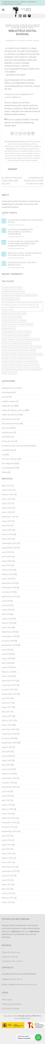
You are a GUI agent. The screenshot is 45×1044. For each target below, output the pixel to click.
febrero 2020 (8, 574)
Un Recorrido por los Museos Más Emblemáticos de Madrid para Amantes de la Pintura (23, 243)
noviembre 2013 (9, 871)
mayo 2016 (6, 760)
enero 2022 (7, 512)
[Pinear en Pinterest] (29, 133)
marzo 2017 (7, 716)
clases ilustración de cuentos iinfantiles (16, 332)
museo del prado (31, 362)
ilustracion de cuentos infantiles (13, 358)
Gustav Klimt (22, 354)
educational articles (11, 423)
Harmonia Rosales (35, 354)
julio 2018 (6, 650)
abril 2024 (6, 486)
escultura (36, 339)
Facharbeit (7, 437)
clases (23, 313)
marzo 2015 (7, 805)
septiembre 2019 (9, 596)
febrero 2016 (7, 774)
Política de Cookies (10, 1008)
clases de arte (26, 25)
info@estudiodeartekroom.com (22, 984)
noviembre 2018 (9, 636)
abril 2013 (6, 889)
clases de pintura (8, 328)
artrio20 (5, 397)
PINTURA (5, 369)
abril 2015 (6, 800)
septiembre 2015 (9, 787)
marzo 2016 (7, 769)
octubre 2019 (8, 592)
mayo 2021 (7, 521)
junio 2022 (7, 503)
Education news (9, 419)
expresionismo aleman (26, 350)
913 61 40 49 (16, 979)
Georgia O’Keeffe (8, 354)
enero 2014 (7, 862)
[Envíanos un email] (24, 16)
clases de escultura (10, 415)
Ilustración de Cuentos (12, 961)
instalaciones (7, 362)
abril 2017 (6, 712)
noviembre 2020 (9, 543)
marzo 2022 (7, 508)
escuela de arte (24, 339)
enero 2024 (7, 499)
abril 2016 (6, 765)
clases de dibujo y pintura (27, 144)
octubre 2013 (8, 876)
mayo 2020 (7, 561)
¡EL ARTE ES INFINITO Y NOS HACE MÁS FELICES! (12, 181)
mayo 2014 (7, 845)
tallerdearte (36, 369)
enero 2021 (7, 539)
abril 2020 (6, 565)
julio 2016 (6, 751)
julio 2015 (6, 791)
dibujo (19, 335)
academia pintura (30, 295)
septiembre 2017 (9, 694)
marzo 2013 (7, 893)
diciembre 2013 (9, 867)
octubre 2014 (8, 827)
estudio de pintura (9, 347)
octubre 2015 (8, 783)
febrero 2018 (8, 672)
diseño (26, 335)
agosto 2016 (7, 747)
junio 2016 (6, 756)
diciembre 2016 (9, 729)
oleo (37, 365)
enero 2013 (7, 902)
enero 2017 (7, 725)
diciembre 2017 (9, 681)
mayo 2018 (7, 658)
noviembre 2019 (9, 587)
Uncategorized (9, 468)
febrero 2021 (8, 534)
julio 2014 (6, 836)
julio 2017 (6, 698)
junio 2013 (6, 880)
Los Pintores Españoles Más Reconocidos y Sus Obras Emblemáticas (20, 231)
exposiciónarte (35, 347)
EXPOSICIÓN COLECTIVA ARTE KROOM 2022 (22, 263)
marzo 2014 (7, 853)
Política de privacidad (11, 1004)
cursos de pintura (8, 335)
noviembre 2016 (9, 734)
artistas (5, 313)
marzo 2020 (7, 570)
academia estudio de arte (11, 295)
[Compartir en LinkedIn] (33, 133)
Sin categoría (8, 463)
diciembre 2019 (9, 583)
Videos (5, 472)
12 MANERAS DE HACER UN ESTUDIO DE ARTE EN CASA (33, 181)
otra (3, 454)
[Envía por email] (25, 133)
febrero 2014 (8, 858)
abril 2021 (6, 525)
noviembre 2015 (9, 778)
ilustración (31, 358)
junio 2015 (6, 796)
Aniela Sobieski (8, 299)
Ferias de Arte (8, 441)
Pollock (27, 369)
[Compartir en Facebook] (16, 133)
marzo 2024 (7, 490)
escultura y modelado (10, 343)
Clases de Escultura (11, 952)
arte (17, 299)
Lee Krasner (18, 362)
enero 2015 (7, 814)
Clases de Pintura (10, 957)
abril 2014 (6, 849)
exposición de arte (9, 350)
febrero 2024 (8, 494)
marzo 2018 (7, 667)
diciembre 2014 (9, 818)
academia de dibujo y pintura (13, 291)
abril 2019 (6, 614)
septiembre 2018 (9, 645)
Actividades (7, 392)
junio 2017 (6, 703)
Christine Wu (14, 313)
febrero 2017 (8, 720)
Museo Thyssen (15, 365)
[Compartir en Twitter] (20, 133)
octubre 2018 (8, 641)
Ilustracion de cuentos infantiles (15, 146)
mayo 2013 (7, 884)
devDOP (36, 40)
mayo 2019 (7, 610)
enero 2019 (7, 627)
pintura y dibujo (16, 369)
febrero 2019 (8, 623)
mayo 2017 (7, 707)
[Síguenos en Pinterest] (29, 16)
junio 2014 (6, 840)
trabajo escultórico (9, 373)
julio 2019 (6, 601)
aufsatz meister (9, 401)
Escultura (6, 428)
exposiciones (23, 347)
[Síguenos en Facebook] (15, 16)
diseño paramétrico (9, 339)
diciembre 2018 (9, 632)
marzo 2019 (7, 619)
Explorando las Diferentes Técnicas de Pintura (25, 221)
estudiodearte (26, 343)
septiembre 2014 (9, 831)
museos (5, 365)
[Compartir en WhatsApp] (12, 133)
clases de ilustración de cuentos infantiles (22, 160)
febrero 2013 (8, 898)
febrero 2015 (7, 809)
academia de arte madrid (11, 288)
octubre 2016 (8, 738)
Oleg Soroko (28, 365)
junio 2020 (7, 556)
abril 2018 (6, 663)
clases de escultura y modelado (28, 158)
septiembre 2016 (9, 743)
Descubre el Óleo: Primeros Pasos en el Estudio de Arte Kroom (25, 254)
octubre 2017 (8, 689)
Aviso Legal (7, 1000)
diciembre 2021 (9, 517)
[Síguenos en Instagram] (20, 16)
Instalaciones (8, 450)
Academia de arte (12, 25)
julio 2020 (6, 552)
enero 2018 (7, 676)
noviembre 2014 (9, 822)
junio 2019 (6, 605)
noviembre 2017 (9, 685)
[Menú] (3, 10)
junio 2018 (6, 654)
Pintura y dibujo (27, 28)
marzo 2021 (7, 530)
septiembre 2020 (10, 548)
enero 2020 (7, 579)
